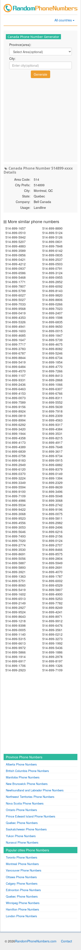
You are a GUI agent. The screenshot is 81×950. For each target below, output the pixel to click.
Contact (66, 941)
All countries (63, 20)
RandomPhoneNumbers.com (35, 941)
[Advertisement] (40, 119)
